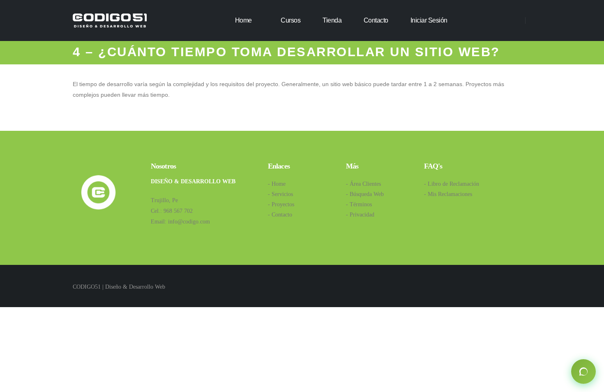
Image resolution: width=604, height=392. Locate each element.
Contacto (376, 20)
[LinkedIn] (512, 20)
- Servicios (280, 194)
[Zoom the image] (98, 178)
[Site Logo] (110, 20)
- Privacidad (360, 215)
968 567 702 (178, 211)
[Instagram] (496, 20)
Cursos (290, 20)
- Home (277, 184)
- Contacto (280, 215)
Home (243, 20)
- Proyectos (281, 204)
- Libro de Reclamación (451, 184)
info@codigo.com (189, 222)
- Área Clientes (363, 184)
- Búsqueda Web (365, 194)
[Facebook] (480, 20)
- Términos (359, 204)
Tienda (332, 20)
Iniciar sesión (428, 20)
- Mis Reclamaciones (448, 194)
